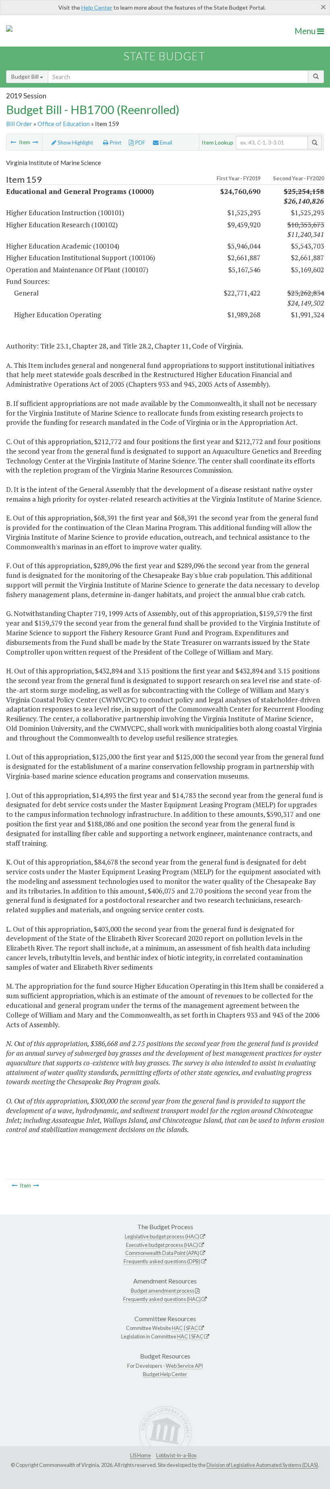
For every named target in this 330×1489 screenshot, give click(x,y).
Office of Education (63, 123)
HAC (177, 1328)
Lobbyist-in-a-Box (176, 1455)
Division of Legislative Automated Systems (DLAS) (262, 1465)
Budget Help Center (165, 1374)
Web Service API (184, 1366)
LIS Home (140, 1455)
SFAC (192, 1328)
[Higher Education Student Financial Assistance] (35, 142)
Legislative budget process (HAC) (162, 1236)
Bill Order (19, 123)
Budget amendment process (162, 1290)
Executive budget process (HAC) (162, 1245)
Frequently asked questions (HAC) (162, 1299)
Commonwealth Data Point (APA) (162, 1253)
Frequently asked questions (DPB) (162, 1261)
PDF (139, 142)
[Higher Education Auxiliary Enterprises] (13, 142)
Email (165, 142)
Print (115, 142)
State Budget (164, 56)
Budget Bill (25, 76)
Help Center (96, 7)
